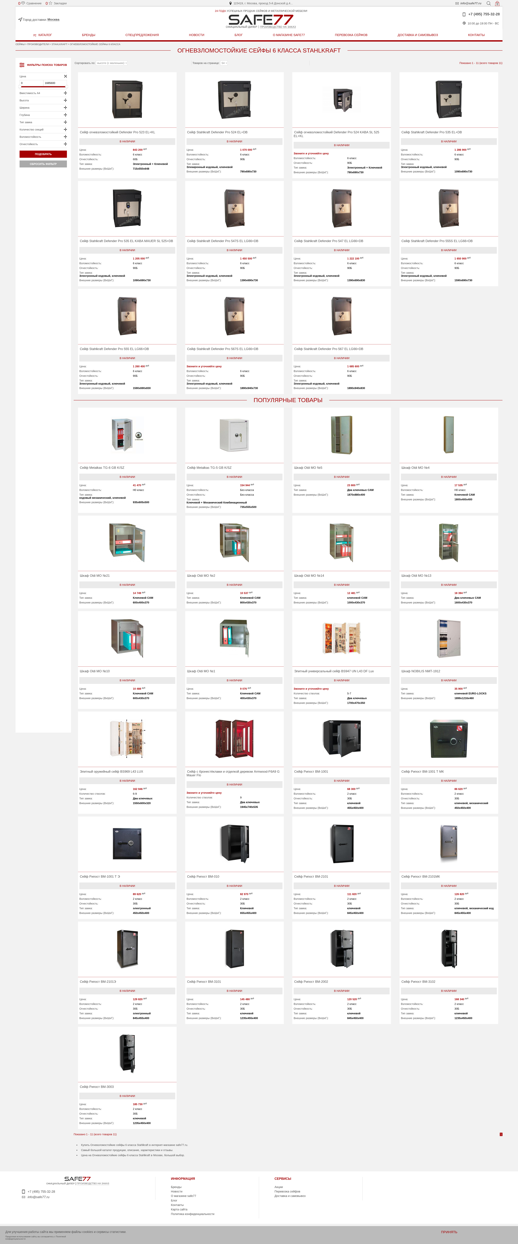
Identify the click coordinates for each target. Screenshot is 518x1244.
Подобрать (43, 154)
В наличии (127, 141)
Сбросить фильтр (43, 163)
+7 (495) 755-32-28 (483, 14)
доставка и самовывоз (418, 35)
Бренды (88, 35)
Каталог (45, 35)
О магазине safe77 (183, 1196)
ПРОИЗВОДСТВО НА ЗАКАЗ (93, 1183)
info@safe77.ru (470, 3)
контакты (476, 35)
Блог (239, 35)
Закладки (56, 3)
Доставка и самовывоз (290, 1196)
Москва (53, 19)
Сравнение (30, 3)
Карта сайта (179, 1209)
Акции (279, 1187)
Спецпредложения (142, 35)
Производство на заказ (278, 26)
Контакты (177, 1205)
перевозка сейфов (351, 35)
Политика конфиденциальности (192, 1214)
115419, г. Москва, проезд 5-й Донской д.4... (263, 3)
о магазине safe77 (289, 35)
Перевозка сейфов (287, 1191)
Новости (196, 35)
